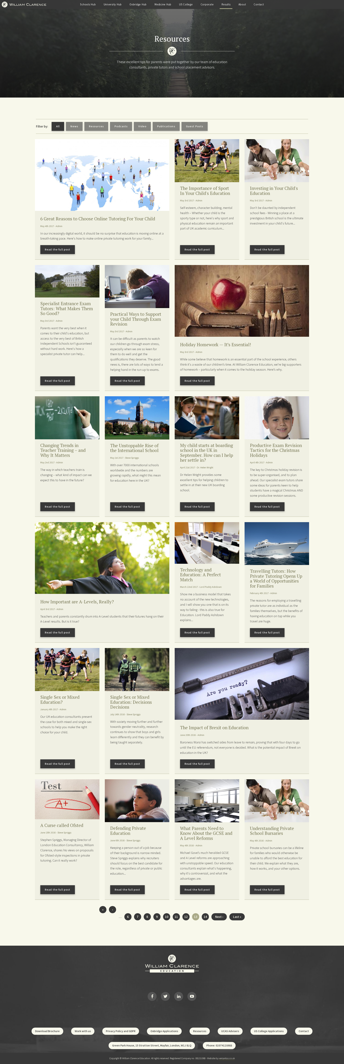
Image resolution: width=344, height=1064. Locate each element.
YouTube (191, 996)
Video (142, 126)
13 (196, 917)
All (58, 126)
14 (206, 917)
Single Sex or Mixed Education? (60, 699)
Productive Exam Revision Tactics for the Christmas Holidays (276, 450)
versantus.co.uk (227, 1058)
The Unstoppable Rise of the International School (134, 448)
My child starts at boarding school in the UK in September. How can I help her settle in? (206, 452)
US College (186, 4)
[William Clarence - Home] (24, 8)
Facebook (152, 996)
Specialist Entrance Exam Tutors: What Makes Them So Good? (66, 308)
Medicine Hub (162, 4)
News (74, 126)
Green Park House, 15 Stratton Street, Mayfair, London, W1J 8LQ (151, 1045)
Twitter (165, 996)
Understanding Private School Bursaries (272, 830)
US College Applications (269, 1031)
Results (225, 4)
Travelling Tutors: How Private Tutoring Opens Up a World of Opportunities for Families (276, 578)
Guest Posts (194, 126)
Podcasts (121, 126)
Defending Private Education (128, 830)
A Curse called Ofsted (61, 825)
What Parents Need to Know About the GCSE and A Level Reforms (206, 833)
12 (187, 917)
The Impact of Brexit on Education (214, 727)
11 (177, 917)
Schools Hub (88, 4)
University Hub (113, 4)
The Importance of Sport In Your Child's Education (205, 190)
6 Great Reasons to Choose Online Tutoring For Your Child (97, 219)
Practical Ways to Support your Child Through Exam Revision (135, 319)
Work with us (83, 1031)
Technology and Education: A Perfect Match (200, 575)
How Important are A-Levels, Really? (77, 602)
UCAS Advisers (230, 1031)
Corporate (207, 4)
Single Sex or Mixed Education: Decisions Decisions (131, 702)
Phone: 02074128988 (219, 1045)
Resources (96, 126)
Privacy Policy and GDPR (120, 1031)
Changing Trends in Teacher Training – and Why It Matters (63, 450)
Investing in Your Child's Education (274, 190)
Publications (166, 126)
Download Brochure (47, 1031)
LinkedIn (178, 996)
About (242, 4)
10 (167, 917)
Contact (259, 4)
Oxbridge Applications (164, 1031)
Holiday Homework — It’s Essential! (215, 344)
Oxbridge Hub (138, 4)
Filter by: (42, 126)
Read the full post (57, 249)
